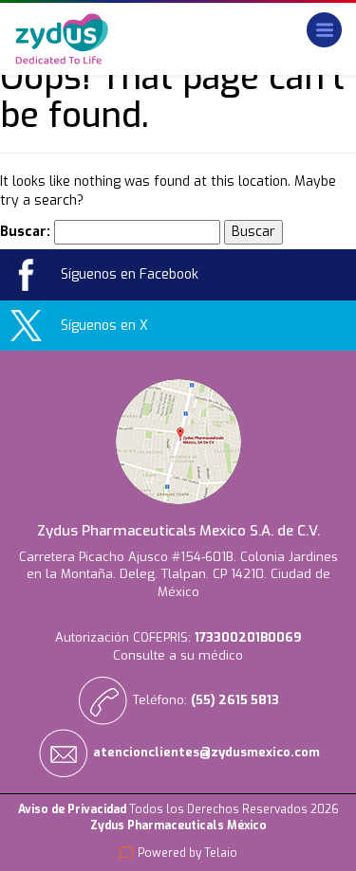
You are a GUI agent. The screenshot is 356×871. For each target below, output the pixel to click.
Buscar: (25, 232)
